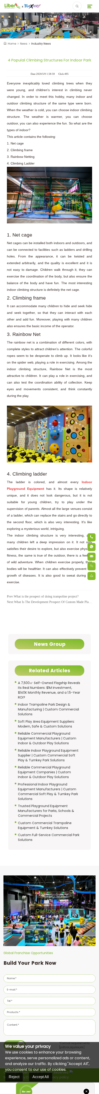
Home (12, 44)
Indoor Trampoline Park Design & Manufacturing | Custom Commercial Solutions (48, 709)
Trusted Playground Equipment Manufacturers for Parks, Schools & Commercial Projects (46, 811)
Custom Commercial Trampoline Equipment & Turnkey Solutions (45, 825)
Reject (14, 1077)
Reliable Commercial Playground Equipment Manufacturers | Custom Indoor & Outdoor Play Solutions (47, 738)
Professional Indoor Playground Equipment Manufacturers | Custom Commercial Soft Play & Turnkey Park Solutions (48, 791)
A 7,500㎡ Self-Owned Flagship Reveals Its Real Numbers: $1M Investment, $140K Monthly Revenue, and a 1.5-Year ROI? (49, 690)
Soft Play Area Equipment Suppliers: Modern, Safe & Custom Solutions (46, 724)
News (23, 44)
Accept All (40, 1077)
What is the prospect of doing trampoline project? (43, 596)
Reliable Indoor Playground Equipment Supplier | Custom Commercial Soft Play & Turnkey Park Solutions (48, 755)
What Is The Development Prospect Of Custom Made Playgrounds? (49, 602)
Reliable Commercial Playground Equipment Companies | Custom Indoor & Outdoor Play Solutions (44, 772)
